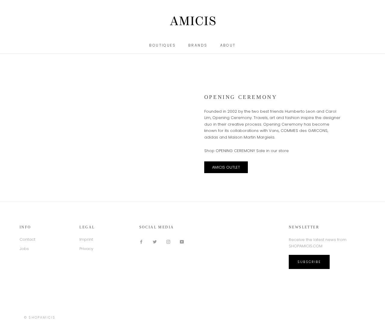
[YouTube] (182, 241)
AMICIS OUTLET (226, 167)
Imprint (86, 239)
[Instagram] (168, 241)
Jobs (24, 249)
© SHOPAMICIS (39, 317)
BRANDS (197, 45)
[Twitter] (155, 241)
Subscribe (309, 261)
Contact (27, 239)
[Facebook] (141, 241)
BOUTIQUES (162, 45)
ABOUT (228, 45)
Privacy (86, 249)
